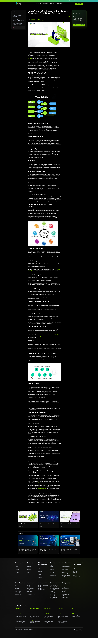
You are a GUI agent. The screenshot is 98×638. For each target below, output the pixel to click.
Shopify (51, 566)
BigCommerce (53, 574)
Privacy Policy (20, 629)
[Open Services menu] (40, 4)
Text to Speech (65, 565)
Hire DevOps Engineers (66, 595)
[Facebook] (74, 630)
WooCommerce (53, 575)
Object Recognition (65, 573)
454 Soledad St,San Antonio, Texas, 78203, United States (21, 616)
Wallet (16, 585)
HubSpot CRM (52, 594)
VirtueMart (52, 572)
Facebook (33, 19)
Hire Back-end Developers (64, 592)
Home (16, 629)
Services (37, 3)
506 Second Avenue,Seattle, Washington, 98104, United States (63, 616)
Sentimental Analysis (66, 575)
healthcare (33, 270)
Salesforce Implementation (41, 589)
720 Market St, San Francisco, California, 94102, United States (35, 616)
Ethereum (17, 588)
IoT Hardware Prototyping (75, 572)
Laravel (39, 574)
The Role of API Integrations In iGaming (18, 21)
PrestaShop (52, 569)
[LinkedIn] (77, 630)
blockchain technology (42, 488)
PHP (39, 567)
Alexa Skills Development (66, 576)
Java (39, 568)
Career (16, 566)
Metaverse (29, 592)
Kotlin (28, 572)
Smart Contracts (18, 591)
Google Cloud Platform (43, 336)
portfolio (38, 482)
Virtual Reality (29, 589)
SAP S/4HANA (52, 589)
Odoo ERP (52, 591)
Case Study (59, 3)
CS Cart (51, 571)
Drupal (39, 573)
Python (39, 569)
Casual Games (29, 591)
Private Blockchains (18, 592)
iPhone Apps (29, 566)
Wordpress (40, 571)
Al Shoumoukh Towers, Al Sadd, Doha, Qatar (76, 610)
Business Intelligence (66, 566)
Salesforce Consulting (42, 586)
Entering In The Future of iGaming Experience (17, 24)
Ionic (27, 574)
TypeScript (40, 578)
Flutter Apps (29, 569)
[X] (82, 630)
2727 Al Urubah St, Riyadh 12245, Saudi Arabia (62, 610)
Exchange (17, 586)
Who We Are (17, 565)
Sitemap (26, 629)
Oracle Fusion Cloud (54, 585)
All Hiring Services (65, 587)
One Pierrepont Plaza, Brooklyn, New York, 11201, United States (48, 616)
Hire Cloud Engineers (65, 594)
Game (69, 16)
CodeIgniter (40, 575)
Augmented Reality (30, 588)
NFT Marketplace (18, 594)
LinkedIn (39, 19)
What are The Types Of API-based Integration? (18, 19)
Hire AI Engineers (65, 590)
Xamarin (28, 577)
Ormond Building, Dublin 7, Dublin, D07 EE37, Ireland (63, 622)
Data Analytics (64, 572)
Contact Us (79, 3)
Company (52, 3)
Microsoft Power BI (53, 597)
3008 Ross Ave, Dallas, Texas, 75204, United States (77, 616)
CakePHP (40, 577)
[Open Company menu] (55, 4)
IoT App (74, 567)
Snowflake (52, 598)
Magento (51, 565)
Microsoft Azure (34, 336)
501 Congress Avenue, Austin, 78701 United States (21, 610)
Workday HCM (52, 595)
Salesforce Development (43, 585)
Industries (45, 3)
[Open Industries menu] (47, 4)
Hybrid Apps (29, 568)
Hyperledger (17, 589)
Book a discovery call (79, 24)
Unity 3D (28, 585)
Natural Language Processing (65, 570)
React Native (29, 571)
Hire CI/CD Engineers (65, 588)
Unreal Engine (29, 586)
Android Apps (29, 565)
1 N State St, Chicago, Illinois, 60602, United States (35, 622)
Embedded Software (77, 569)
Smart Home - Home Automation (77, 577)
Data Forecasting (65, 568)
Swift (27, 575)
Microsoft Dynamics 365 (54, 588)
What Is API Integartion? (17, 13)
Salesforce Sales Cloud (54, 592)
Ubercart (51, 568)
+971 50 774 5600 (79, 0)
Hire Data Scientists (65, 597)
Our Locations (17, 574)
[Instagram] (80, 630)
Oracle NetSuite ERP (54, 586)
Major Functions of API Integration (17, 16)
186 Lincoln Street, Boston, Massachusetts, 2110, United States (21, 623)
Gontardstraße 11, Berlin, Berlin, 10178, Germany (48, 622)
